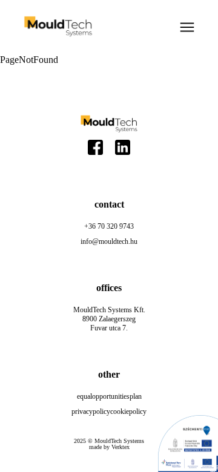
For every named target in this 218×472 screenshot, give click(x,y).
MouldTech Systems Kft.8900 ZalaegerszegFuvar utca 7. (109, 319)
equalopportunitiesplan (109, 396)
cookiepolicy (128, 411)
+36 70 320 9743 (109, 226)
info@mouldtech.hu (109, 241)
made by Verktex (109, 447)
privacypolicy (90, 411)
